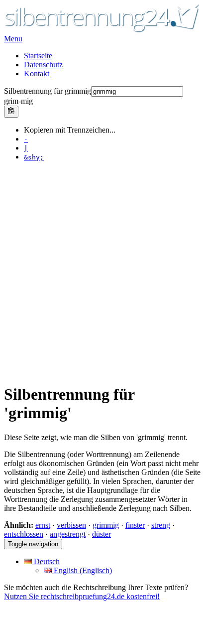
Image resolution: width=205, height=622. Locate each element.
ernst (42, 525)
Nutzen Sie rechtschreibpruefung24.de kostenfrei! (82, 596)
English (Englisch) (82, 570)
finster (135, 525)
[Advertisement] (102, 272)
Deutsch (46, 561)
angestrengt (68, 534)
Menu (13, 38)
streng (160, 525)
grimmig (106, 525)
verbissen (71, 525)
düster (101, 534)
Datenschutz (43, 64)
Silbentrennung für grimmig (47, 91)
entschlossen (23, 534)
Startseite (38, 55)
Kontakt (36, 73)
